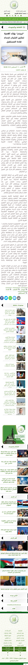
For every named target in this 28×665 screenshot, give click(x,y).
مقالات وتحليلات (7, 19)
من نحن (20, 648)
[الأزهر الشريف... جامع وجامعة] (14, 434)
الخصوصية (20, 650)
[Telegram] (14, 298)
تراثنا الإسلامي (20, 636)
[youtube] (15, 16)
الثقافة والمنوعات (15, 27)
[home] (27, 18)
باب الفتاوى (7, 638)
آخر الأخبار (14, 497)
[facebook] (21, 16)
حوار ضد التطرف (20, 638)
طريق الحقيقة (8, 636)
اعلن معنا (8, 648)
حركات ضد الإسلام (8, 643)
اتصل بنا (8, 650)
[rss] (12, 16)
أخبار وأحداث (22, 19)
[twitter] (18, 16)
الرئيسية (20, 631)
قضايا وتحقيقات (7, 640)
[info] (7, 16)
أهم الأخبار (14, 538)
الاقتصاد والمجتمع (20, 640)
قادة (8, 289)
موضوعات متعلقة (18, 305)
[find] (10, 16)
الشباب (15, 289)
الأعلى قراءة (14, 596)
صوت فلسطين (15, 19)
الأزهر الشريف (20, 645)
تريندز (23, 289)
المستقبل (22, 293)
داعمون (20, 643)
